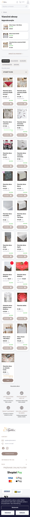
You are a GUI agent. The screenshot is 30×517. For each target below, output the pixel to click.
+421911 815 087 (9, 443)
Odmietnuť (8, 513)
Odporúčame (5, 61)
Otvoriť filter (8, 72)
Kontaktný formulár (9, 453)
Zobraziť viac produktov (15, 53)
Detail (8, 380)
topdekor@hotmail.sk (10, 440)
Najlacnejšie (14, 61)
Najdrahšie (23, 61)
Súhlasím (22, 513)
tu (19, 503)
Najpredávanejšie (7, 64)
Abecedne (16, 64)
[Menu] (28, 2)
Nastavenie (15, 507)
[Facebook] (3, 447)
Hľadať (26, 6)
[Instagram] (7, 447)
